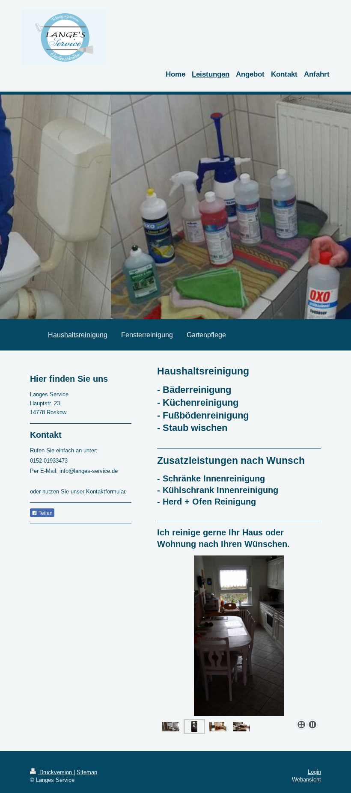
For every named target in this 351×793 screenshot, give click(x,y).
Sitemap (87, 772)
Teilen (45, 513)
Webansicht (306, 779)
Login (314, 772)
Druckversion (56, 772)
